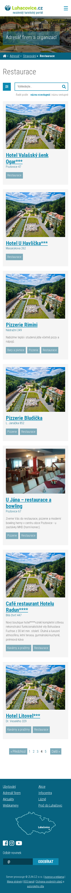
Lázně (42, 799)
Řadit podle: (22, 94)
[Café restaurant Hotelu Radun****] (35, 575)
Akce (41, 787)
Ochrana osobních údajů (49, 881)
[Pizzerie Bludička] (35, 389)
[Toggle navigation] (65, 8)
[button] (64, 86)
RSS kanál (28, 881)
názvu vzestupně (40, 94)
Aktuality (8, 799)
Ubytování (9, 787)
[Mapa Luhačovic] (35, 823)
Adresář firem (12, 793)
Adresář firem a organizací (31, 37)
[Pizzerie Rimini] (35, 296)
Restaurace (14, 175)
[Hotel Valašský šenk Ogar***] (35, 126)
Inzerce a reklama (54, 877)
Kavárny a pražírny (18, 648)
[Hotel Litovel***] (35, 687)
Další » (56, 751)
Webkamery (11, 805)
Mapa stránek (14, 881)
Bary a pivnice (15, 350)
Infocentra (45, 793)
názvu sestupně (60, 94)
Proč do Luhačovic (50, 805)
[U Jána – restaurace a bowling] (35, 471)
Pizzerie (33, 350)
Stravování (29, 56)
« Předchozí (18, 751)
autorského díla (35, 886)
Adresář (15, 56)
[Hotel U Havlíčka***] (35, 214)
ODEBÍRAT (45, 861)
